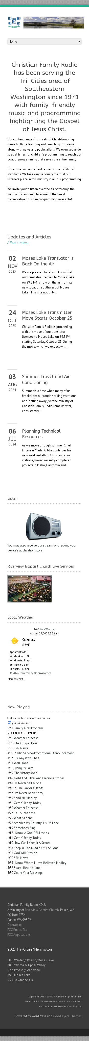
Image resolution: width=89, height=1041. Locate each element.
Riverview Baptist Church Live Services (40, 566)
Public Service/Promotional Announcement (44, 753)
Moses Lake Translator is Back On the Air (47, 261)
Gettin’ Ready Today (27, 803)
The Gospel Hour (26, 743)
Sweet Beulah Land (27, 868)
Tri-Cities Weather (45, 629)
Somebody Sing (25, 828)
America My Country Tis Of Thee (36, 823)
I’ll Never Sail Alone (27, 783)
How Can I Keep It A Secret (32, 843)
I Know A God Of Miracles (31, 833)
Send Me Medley (25, 798)
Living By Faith (23, 768)
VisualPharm (74, 1006)
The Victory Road (25, 773)
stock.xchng (59, 1001)
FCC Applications (19, 935)
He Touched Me (24, 813)
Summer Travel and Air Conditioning (46, 379)
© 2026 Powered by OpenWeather (30, 673)
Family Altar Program (28, 728)
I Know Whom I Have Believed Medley (40, 863)
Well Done (21, 763)
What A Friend (23, 818)
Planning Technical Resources (41, 434)
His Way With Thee (26, 758)
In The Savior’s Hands (29, 788)
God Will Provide (25, 853)
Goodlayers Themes (67, 1016)
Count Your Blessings (28, 873)
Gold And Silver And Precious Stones (39, 778)
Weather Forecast (26, 738)
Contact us (14, 925)
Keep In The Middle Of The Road (36, 848)
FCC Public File (17, 930)
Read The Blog (17, 242)
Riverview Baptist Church (42, 910)
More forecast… (16, 678)
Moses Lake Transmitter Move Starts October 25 (47, 315)
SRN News (21, 748)
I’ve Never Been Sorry (28, 793)
